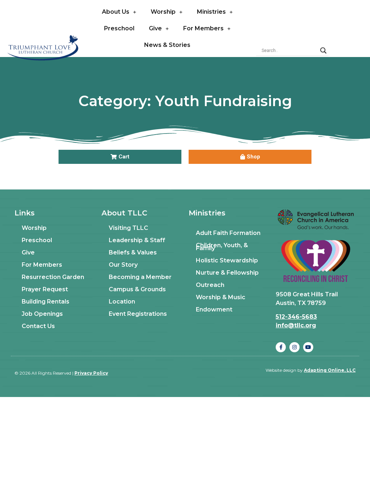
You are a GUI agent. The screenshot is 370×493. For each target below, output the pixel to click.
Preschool (119, 28)
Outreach (210, 285)
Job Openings (42, 313)
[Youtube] (308, 347)
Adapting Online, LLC (330, 370)
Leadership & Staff (137, 240)
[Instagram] (294, 347)
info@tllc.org (296, 325)
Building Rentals (45, 301)
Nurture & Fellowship (227, 272)
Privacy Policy (91, 373)
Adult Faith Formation (228, 233)
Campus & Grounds (137, 289)
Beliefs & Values (133, 252)
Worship (163, 11)
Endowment (214, 309)
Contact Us (38, 326)
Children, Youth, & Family (222, 247)
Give (155, 28)
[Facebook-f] (281, 347)
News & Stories (167, 45)
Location (122, 301)
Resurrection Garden (53, 277)
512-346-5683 (296, 316)
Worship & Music (220, 297)
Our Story (123, 264)
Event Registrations (138, 313)
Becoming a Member (140, 277)
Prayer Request (45, 289)
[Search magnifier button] (323, 50)
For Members (203, 28)
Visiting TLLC (128, 227)
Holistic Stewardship (227, 260)
